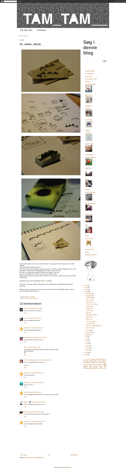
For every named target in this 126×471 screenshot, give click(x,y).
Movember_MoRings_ (92, 315)
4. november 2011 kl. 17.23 (34, 318)
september (89, 332)
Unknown (26, 327)
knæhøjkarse (88, 133)
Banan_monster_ (90, 327)
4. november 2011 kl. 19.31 (39, 337)
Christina (26, 412)
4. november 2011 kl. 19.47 (33, 347)
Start (49, 455)
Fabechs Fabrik (89, 144)
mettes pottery (89, 238)
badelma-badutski (90, 71)
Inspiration (86, 364)
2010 (86, 352)
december (89, 293)
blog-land (87, 130)
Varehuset (41, 30)
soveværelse (98, 368)
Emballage (100, 359)
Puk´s (45, 281)
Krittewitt (87, 81)
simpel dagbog (89, 154)
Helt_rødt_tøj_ (90, 310)
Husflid (27, 298)
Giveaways (99, 360)
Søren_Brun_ (89, 317)
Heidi (25, 392)
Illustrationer (103, 362)
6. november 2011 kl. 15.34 (34, 392)
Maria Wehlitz (88, 214)
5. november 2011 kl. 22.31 (37, 382)
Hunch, (87, 179)
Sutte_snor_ (89, 319)
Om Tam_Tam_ (26, 30)
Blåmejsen (88, 108)
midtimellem (88, 106)
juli (87, 337)
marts (88, 345)
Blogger (69, 467)
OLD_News (86, 368)
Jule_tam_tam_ (90, 302)
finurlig (87, 252)
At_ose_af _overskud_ (92, 304)
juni (87, 339)
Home (104, 361)
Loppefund (99, 364)
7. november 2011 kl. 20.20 (38, 402)
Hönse (30, 298)
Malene (26, 308)
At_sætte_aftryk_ (90, 323)
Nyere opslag (23, 455)
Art (84, 359)
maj (87, 341)
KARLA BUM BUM (90, 192)
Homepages (86, 362)
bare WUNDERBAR (90, 84)
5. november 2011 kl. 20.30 (36, 373)
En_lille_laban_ (90, 306)
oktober (88, 330)
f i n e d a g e (88, 119)
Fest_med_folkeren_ (91, 321)
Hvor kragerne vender (91, 79)
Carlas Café (88, 76)
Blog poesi (87, 359)
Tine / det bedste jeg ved (30, 360)
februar (88, 347)
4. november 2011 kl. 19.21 (36, 327)
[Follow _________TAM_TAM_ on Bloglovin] (90, 280)
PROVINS (87, 190)
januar (88, 350)
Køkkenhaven (92, 364)
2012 (86, 289)
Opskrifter (92, 368)
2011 (86, 291)
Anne (25, 318)
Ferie (105, 359)
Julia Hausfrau (28, 337)
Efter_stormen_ (90, 299)
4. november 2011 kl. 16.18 (35, 308)
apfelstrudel (88, 168)
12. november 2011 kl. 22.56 (36, 412)
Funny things (93, 361)
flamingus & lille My (90, 203)
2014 (86, 285)
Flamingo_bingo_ (90, 297)
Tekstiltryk (35, 298)
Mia (25, 347)
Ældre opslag (73, 455)
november (89, 295)
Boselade (26, 382)
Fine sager (86, 361)
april (87, 343)
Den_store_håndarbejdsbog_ (93, 325)
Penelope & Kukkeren (91, 254)
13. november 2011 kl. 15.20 (37, 421)
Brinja (86, 236)
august (88, 334)
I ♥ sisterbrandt (89, 73)
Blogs (92, 359)
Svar (25, 313)
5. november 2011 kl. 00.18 (44, 360)
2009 (86, 354)
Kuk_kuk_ (88, 312)
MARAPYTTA (88, 95)
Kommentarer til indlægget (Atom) (35, 457)
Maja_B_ (26, 402)
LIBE (86, 225)
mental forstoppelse (90, 157)
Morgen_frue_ (89, 308)
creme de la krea (89, 249)
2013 (86, 287)
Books (95, 359)
